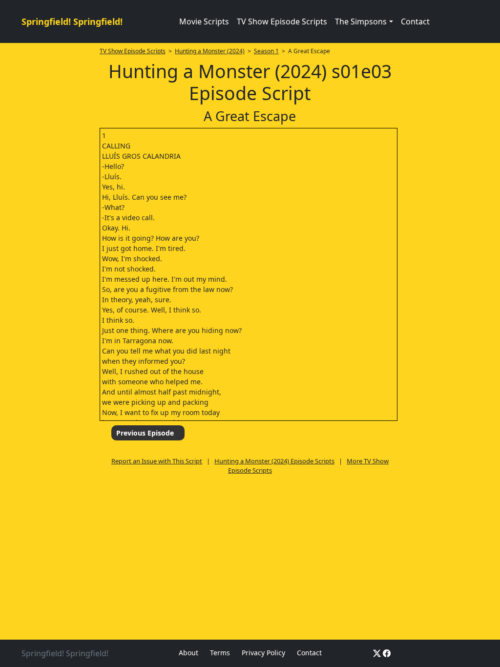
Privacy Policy (263, 652)
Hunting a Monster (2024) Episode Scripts (274, 461)
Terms (220, 652)
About (188, 652)
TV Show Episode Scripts (282, 21)
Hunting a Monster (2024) (210, 51)
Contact (415, 21)
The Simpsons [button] (361, 21)
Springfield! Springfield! (72, 21)
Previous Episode (145, 433)
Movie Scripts (204, 21)
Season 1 (266, 51)
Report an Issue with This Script (156, 461)
